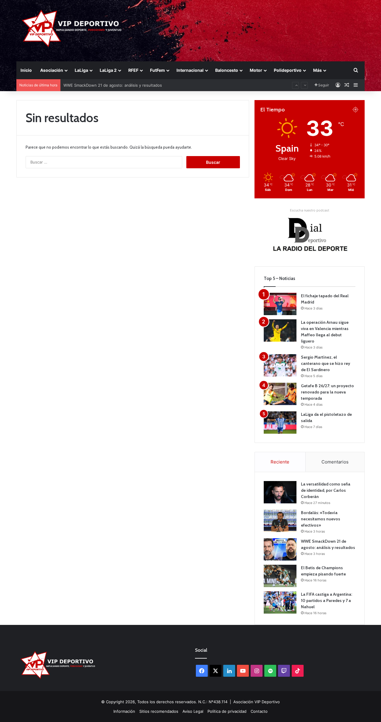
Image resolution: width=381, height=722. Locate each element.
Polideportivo (288, 70)
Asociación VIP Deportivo (256, 701)
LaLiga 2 (108, 70)
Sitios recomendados (158, 711)
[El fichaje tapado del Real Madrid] (280, 304)
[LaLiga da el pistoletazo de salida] (280, 422)
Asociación (51, 70)
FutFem (157, 70)
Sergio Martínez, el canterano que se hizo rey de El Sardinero (325, 363)
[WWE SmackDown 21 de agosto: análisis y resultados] (280, 549)
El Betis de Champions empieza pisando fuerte (106, 89)
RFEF (133, 70)
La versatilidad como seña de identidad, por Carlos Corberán (325, 490)
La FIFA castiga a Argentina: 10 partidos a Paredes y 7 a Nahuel (326, 600)
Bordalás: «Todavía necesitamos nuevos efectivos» (320, 519)
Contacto (259, 711)
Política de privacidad (226, 711)
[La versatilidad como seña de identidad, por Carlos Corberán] (280, 492)
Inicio (26, 70)
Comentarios (335, 462)
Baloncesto (226, 70)
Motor (256, 70)
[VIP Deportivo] (71, 28)
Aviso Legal (192, 711)
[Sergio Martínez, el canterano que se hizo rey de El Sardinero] (280, 365)
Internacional (190, 70)
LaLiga (81, 70)
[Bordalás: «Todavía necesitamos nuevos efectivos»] (280, 521)
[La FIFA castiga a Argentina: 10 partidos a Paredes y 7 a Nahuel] (280, 602)
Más (317, 70)
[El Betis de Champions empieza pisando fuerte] (280, 576)
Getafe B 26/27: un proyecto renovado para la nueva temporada (327, 392)
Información (124, 711)
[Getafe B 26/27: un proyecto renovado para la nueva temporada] (280, 394)
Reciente (280, 462)
